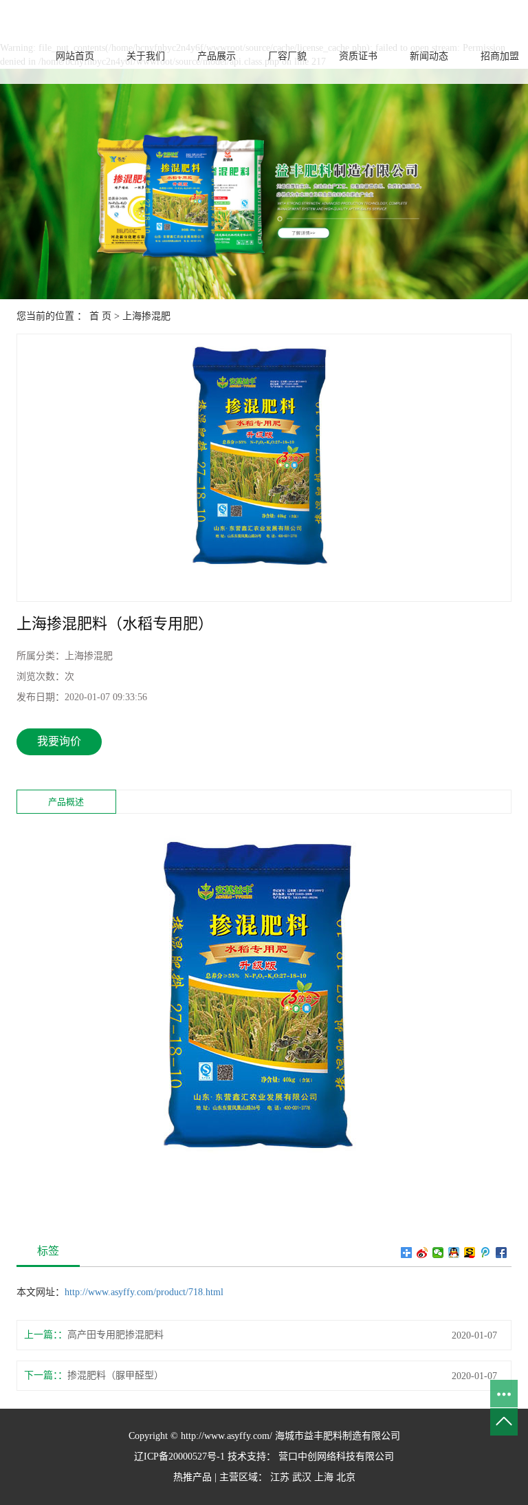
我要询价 (59, 741)
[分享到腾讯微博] (486, 1252)
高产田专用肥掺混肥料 (115, 1335)
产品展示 (216, 56)
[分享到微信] (438, 1252)
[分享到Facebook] (501, 1252)
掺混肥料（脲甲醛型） (115, 1375)
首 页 (100, 316)
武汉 (301, 1477)
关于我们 (145, 56)
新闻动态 (429, 56)
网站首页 (75, 56)
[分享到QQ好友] (454, 1252)
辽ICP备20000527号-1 (179, 1456)
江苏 (279, 1477)
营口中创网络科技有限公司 (335, 1456)
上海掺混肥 (146, 316)
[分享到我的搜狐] (470, 1252)
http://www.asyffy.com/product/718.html (144, 1292)
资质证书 (358, 56)
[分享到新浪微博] (422, 1252)
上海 (323, 1477)
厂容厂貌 (287, 56)
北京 (345, 1477)
